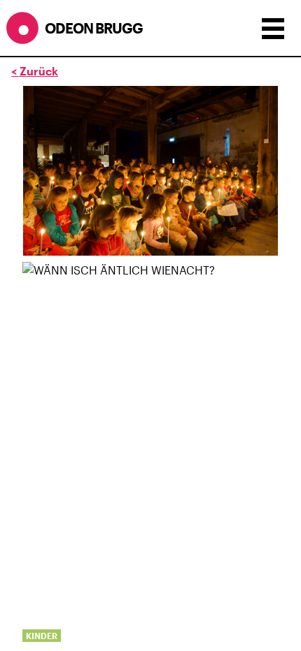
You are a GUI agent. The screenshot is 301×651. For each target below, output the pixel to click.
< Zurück (34, 71)
